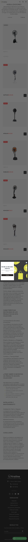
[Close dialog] (26, 262)
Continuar (7, 275)
